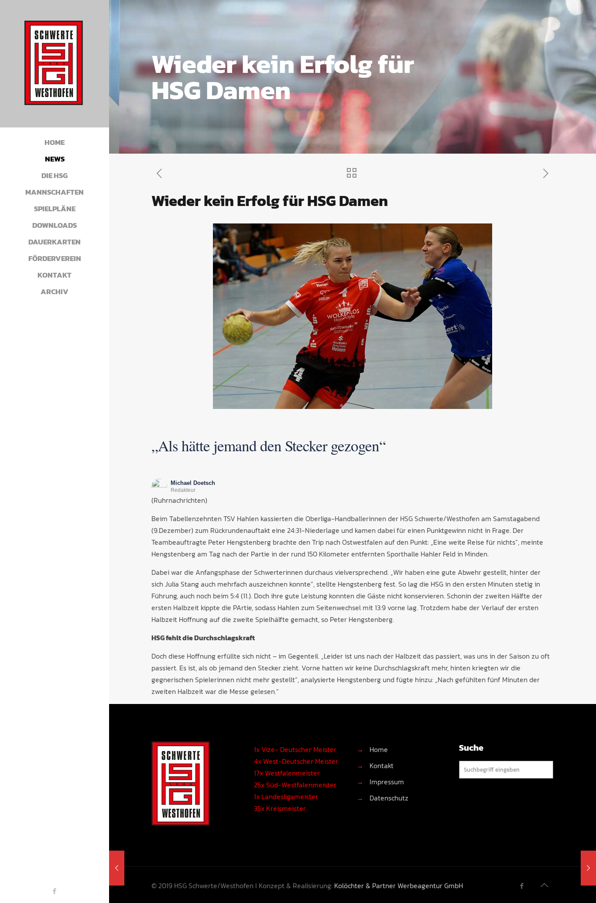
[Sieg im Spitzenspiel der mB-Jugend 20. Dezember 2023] (588, 868)
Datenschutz (389, 798)
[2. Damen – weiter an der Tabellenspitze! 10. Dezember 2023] (116, 868)
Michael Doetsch (193, 483)
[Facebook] (54, 891)
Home (379, 749)
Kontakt (382, 765)
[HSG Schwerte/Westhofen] (54, 63)
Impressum (387, 781)
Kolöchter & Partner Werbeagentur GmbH (398, 885)
